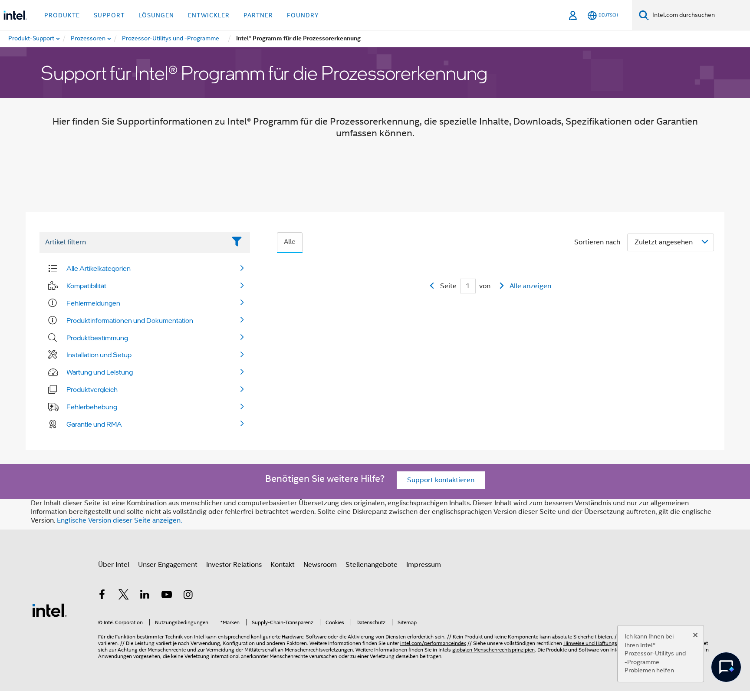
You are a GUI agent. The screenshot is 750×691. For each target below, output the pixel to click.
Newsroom (320, 564)
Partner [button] (258, 15)
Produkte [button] (62, 15)
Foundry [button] (303, 15)
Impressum (423, 564)
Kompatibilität (86, 285)
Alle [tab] (290, 241)
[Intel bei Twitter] (123, 596)
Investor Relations (234, 564)
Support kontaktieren (440, 480)
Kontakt (282, 564)
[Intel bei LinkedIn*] (145, 596)
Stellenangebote (371, 564)
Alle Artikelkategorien (98, 268)
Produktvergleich (92, 389)
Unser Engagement (167, 564)
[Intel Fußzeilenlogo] (49, 609)
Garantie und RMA (94, 424)
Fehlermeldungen (93, 303)
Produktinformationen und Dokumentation (129, 320)
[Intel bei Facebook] (102, 596)
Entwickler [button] (209, 15)
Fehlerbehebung (91, 406)
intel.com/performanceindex (433, 643)
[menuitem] (88, 38)
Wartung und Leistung (99, 372)
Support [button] (109, 15)
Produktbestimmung (97, 337)
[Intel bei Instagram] (188, 596)
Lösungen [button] (156, 15)
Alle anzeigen (530, 286)
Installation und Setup (99, 354)
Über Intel (113, 564)
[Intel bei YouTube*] (166, 596)
